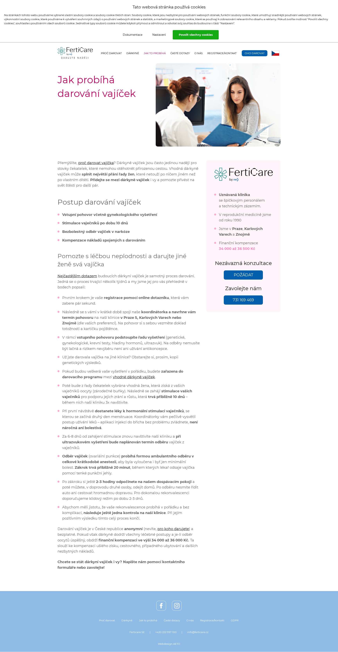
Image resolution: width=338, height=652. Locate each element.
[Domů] (75, 51)
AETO (176, 643)
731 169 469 (243, 300)
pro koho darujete (173, 529)
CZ (275, 53)
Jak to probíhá (155, 53)
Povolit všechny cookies (196, 35)
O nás (198, 53)
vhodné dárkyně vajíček (134, 377)
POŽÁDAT (243, 275)
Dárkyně (132, 53)
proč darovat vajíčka (96, 163)
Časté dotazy (180, 53)
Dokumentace (132, 35)
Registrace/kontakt (221, 53)
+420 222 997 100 (166, 632)
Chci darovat (254, 53)
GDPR (234, 620)
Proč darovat (111, 53)
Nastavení (159, 35)
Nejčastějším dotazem (77, 276)
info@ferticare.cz (198, 632)
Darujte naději (75, 58)
